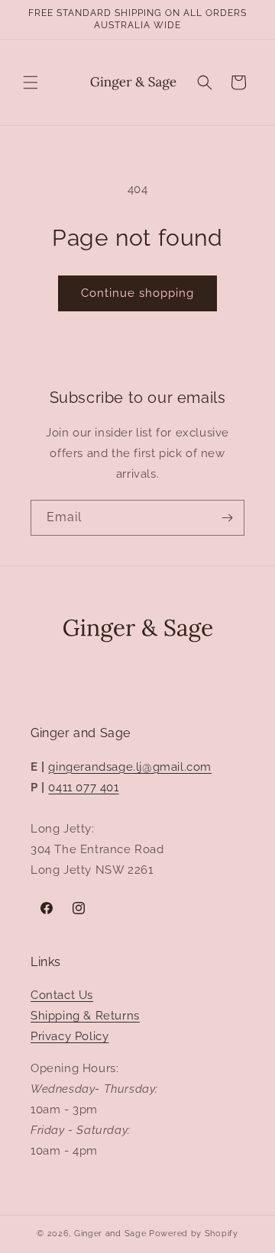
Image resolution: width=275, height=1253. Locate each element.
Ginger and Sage (110, 1234)
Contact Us (62, 995)
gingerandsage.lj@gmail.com (130, 767)
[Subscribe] (227, 518)
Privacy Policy (69, 1036)
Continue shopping (137, 293)
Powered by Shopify (193, 1234)
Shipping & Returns (85, 1016)
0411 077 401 (83, 787)
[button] (30, 82)
